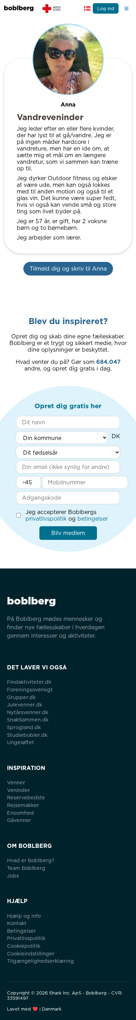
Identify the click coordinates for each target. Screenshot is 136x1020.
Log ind (105, 8)
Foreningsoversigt (30, 689)
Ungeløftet (20, 742)
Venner (16, 782)
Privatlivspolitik (26, 938)
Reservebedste (26, 797)
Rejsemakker (23, 805)
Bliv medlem (68, 533)
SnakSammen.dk (27, 719)
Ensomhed (20, 813)
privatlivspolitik (46, 518)
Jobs (13, 876)
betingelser (92, 518)
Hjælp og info (24, 916)
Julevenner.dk (24, 704)
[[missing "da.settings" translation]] (87, 8)
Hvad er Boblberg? (30, 860)
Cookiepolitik (23, 946)
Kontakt (17, 923)
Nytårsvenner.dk (27, 712)
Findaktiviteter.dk (29, 682)
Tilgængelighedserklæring (40, 961)
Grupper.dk (21, 697)
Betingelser (21, 931)
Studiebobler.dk (27, 735)
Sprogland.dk (24, 727)
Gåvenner (19, 820)
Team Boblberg (26, 868)
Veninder (18, 790)
